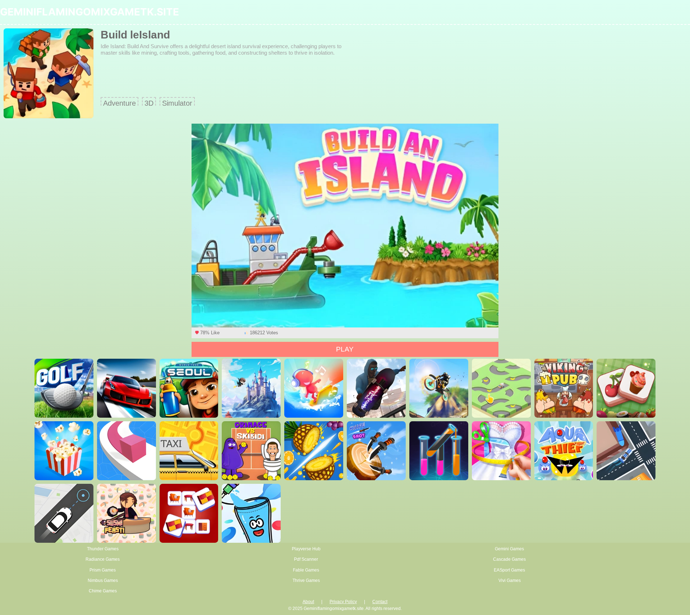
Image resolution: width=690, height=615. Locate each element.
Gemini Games (509, 548)
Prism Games (102, 570)
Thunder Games (103, 548)
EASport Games (509, 570)
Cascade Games (509, 559)
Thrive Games (306, 580)
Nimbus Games (103, 580)
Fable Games (306, 570)
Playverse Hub (306, 548)
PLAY (345, 349)
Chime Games (103, 590)
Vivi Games (509, 580)
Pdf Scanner (306, 559)
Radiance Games (103, 559)
